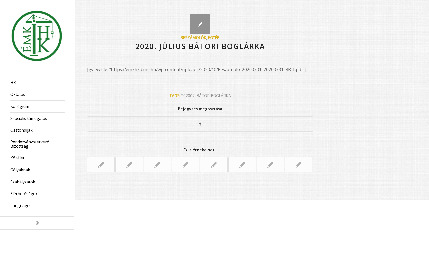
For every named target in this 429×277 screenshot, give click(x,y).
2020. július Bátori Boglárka (200, 46)
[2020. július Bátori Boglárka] (200, 24)
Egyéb (214, 37)
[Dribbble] (37, 223)
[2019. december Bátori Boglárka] (298, 164)
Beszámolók (193, 37)
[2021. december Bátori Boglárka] (129, 164)
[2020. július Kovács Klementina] (101, 164)
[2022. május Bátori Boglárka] (242, 164)
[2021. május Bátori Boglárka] (185, 164)
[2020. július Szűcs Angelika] (214, 164)
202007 (188, 95)
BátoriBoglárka (214, 95)
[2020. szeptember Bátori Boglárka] (157, 164)
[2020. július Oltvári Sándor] (270, 164)
